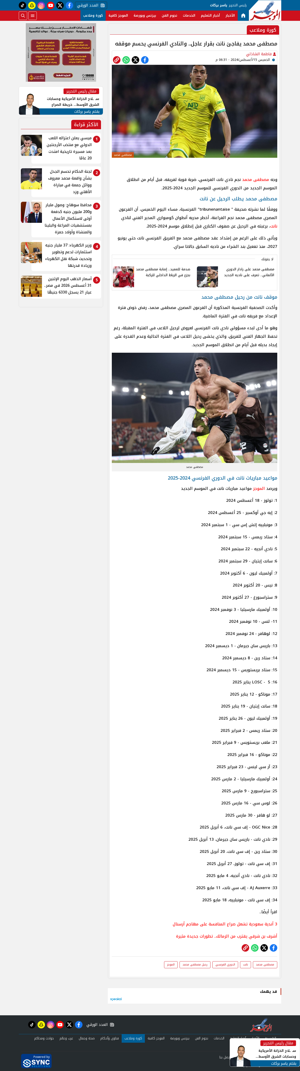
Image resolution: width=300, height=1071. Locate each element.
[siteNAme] (265, 10)
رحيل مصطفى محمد (195, 964)
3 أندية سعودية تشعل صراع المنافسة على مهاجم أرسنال (225, 924)
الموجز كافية (118, 15)
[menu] (32, 15)
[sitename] (261, 1025)
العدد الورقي (86, 5)
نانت (273, 226)
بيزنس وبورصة (145, 15)
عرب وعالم (66, 1038)
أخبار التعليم (210, 15)
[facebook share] (145, 60)
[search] (23, 15)
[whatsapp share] (126, 60)
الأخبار (230, 15)
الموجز (259, 488)
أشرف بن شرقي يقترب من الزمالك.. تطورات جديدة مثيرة (226, 936)
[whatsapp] (116, 60)
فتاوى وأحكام (109, 1038)
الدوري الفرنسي (225, 964)
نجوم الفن (169, 15)
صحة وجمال (87, 1038)
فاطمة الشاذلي (259, 54)
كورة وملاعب (93, 15)
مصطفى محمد (255, 179)
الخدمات (189, 15)
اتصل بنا (224, 1057)
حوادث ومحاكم (44, 1038)
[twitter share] (135, 60)
